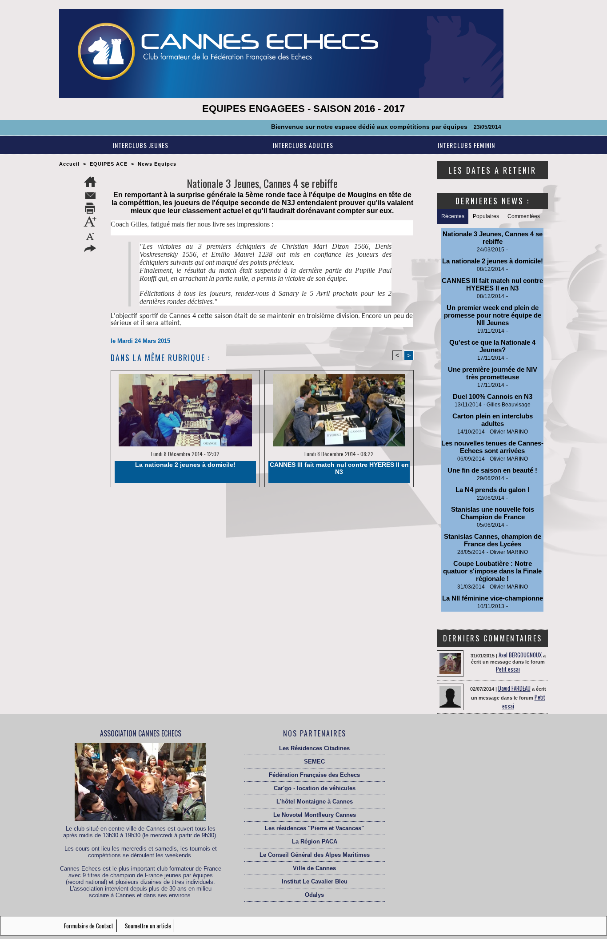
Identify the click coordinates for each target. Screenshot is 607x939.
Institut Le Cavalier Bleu (314, 881)
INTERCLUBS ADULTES (303, 145)
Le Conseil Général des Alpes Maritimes (315, 854)
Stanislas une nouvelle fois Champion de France (492, 513)
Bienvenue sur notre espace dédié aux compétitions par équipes (344, 126)
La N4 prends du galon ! (492, 489)
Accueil (69, 164)
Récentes (452, 216)
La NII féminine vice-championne (492, 598)
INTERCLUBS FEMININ (466, 145)
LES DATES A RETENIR (492, 170)
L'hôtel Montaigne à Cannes (314, 801)
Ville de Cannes (314, 868)
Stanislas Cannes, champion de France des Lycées (492, 540)
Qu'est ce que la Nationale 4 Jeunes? (492, 346)
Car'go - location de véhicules (314, 788)
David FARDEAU (514, 688)
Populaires (486, 216)
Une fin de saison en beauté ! (492, 470)
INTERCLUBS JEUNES (140, 145)
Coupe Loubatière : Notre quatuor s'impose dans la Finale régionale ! (492, 571)
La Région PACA (314, 841)
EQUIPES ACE (109, 164)
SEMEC (314, 761)
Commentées (523, 216)
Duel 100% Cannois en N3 (492, 396)
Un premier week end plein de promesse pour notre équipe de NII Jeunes (492, 315)
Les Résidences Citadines (314, 748)
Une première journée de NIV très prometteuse (492, 373)
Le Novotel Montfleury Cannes (314, 815)
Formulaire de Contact (89, 925)
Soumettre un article (148, 925)
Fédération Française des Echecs (314, 775)
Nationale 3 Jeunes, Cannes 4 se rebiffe (493, 237)
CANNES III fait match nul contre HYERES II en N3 (339, 468)
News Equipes (157, 164)
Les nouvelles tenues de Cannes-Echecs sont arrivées (492, 446)
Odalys (314, 894)
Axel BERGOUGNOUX (520, 654)
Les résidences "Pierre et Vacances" (314, 828)
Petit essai (508, 668)
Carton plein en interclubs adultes (492, 419)
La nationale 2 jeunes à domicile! (185, 464)
